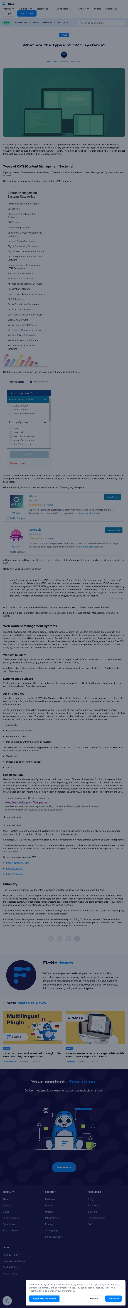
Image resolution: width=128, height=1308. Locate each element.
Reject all (94, 1298)
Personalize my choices (44, 1298)
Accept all (113, 1298)
